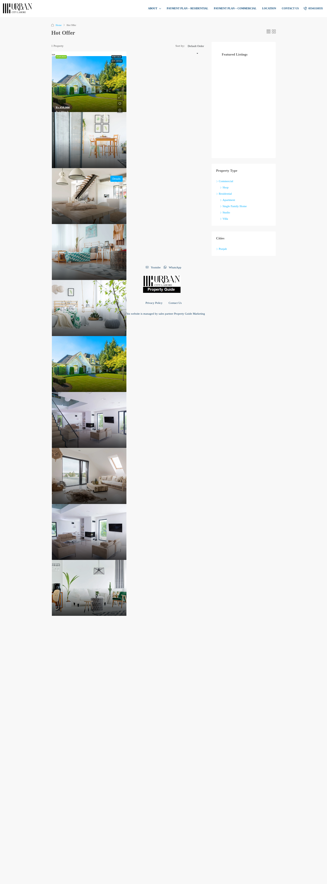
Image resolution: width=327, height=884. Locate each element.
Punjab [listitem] (223, 248)
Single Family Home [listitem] (235, 206)
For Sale (116, 57)
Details (116, 178)
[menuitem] (313, 8)
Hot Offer (116, 61)
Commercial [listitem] (226, 181)
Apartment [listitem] (229, 199)
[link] (89, 84)
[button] (268, 32)
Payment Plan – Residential (187, 8)
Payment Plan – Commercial (235, 8)
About (152, 8)
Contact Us (290, 8)
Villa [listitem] (225, 218)
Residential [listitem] (225, 193)
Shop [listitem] (226, 187)
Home (59, 25)
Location (269, 8)
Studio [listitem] (226, 212)
